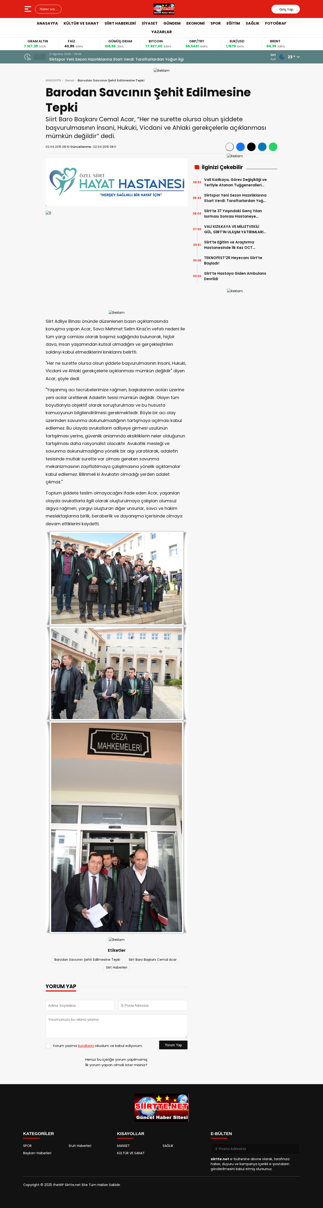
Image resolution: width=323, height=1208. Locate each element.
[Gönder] (294, 1148)
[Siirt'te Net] (164, 9)
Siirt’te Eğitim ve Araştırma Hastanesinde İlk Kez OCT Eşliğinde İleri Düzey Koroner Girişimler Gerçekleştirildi (230, 245)
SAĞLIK (252, 23)
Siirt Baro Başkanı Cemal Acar (153, 959)
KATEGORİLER (38, 1133)
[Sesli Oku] (229, 147)
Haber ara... (48, 9)
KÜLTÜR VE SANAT (81, 23)
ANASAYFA (47, 23)
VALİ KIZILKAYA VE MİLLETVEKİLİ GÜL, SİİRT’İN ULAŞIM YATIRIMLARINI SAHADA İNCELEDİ (235, 229)
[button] (37, 57)
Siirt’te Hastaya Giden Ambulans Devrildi (235, 276)
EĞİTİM (233, 23)
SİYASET (150, 23)
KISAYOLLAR (130, 1133)
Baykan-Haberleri (37, 1153)
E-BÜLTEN (221, 1133)
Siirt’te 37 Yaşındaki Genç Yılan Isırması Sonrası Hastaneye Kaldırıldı (113, 59)
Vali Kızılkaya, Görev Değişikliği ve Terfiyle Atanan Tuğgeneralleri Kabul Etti (235, 182)
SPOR (215, 23)
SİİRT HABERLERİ (120, 23)
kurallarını (86, 1045)
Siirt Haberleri (116, 967)
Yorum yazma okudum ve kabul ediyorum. (98, 1045)
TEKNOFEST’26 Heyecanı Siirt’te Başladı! (233, 260)
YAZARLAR (161, 32)
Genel (69, 80)
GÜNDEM (172, 23)
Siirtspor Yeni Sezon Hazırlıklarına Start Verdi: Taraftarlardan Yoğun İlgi (236, 198)
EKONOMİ (195, 23)
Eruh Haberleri (80, 1145)
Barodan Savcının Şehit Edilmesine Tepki (87, 959)
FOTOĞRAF (275, 23)
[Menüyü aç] (28, 9)
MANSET (123, 1145)
